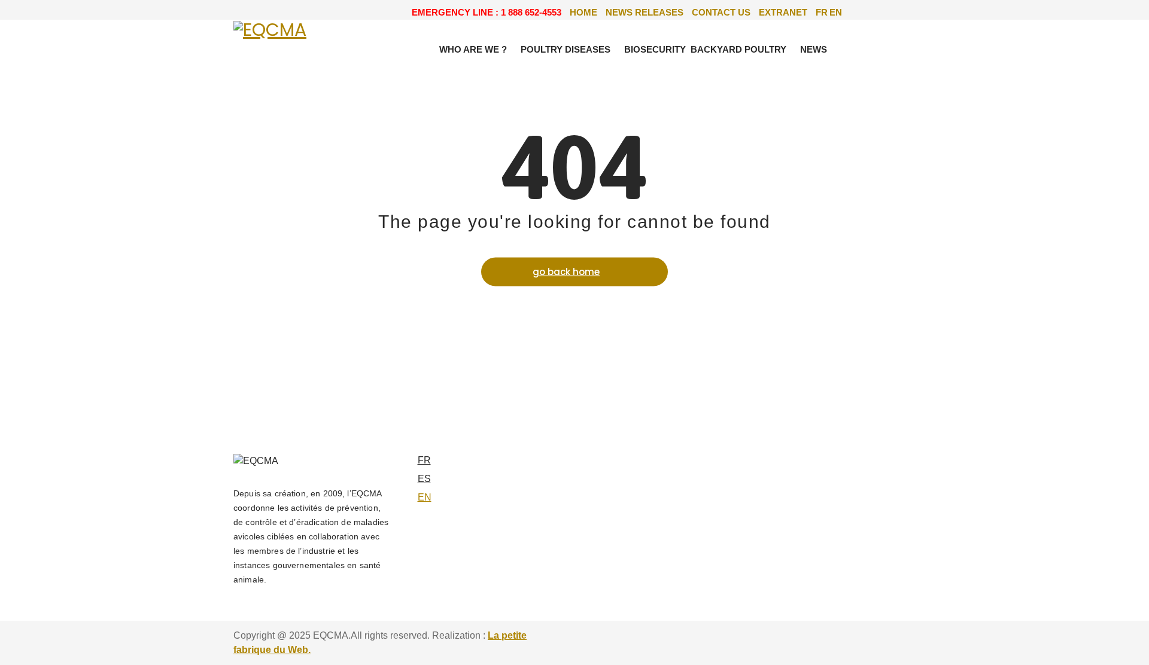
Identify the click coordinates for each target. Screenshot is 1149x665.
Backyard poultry (738, 49)
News (813, 49)
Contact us (721, 12)
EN (835, 12)
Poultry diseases (565, 49)
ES (424, 479)
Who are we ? (473, 49)
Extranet (783, 12)
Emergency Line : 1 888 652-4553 (486, 12)
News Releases (644, 12)
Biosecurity (655, 49)
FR (822, 12)
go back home (566, 271)
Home (583, 12)
